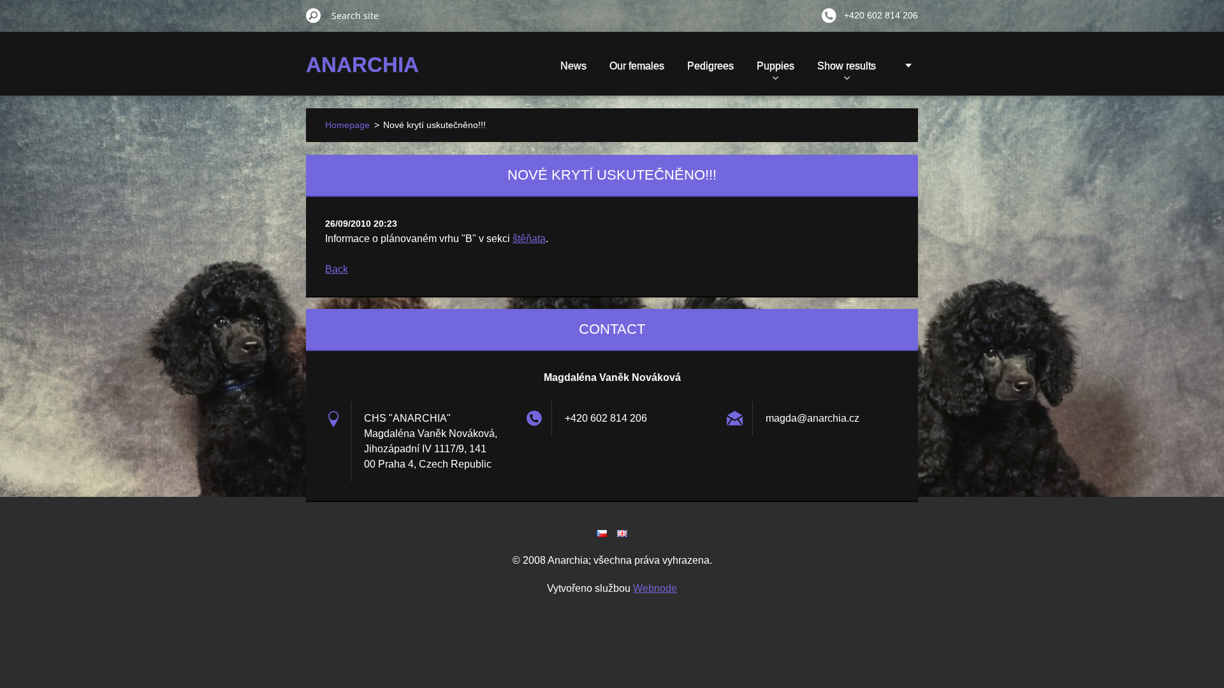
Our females (636, 66)
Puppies (775, 66)
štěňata (529, 238)
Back (336, 269)
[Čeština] (602, 533)
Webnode (655, 588)
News (573, 66)
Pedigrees (710, 66)
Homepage (347, 125)
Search (313, 15)
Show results (846, 66)
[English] (622, 533)
